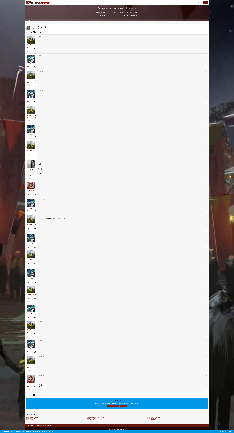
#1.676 (205, 305)
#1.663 (205, 71)
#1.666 (205, 125)
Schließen (230, 431)
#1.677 (205, 321)
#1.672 (205, 234)
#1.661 (205, 36)
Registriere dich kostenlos (119, 403)
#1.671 (205, 215)
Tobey (33, 28)
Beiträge (28, 48)
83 (31, 32)
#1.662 (205, 55)
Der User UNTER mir (33, 417)
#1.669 (205, 182)
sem (152, 418)
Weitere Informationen (224, 431)
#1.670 (205, 199)
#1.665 (205, 106)
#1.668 (205, 160)
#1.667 (205, 141)
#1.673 (205, 251)
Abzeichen (29, 175)
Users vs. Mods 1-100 (155, 417)
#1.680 (205, 375)
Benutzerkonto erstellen (113, 406)
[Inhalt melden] (206, 51)
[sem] (148, 418)
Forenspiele (31, 419)
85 (35, 32)
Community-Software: (117, 429)
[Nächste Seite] (42, 32)
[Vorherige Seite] (27, 32)
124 (40, 32)
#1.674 (205, 270)
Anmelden (123, 406)
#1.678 (205, 340)
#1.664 (205, 90)
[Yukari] (27, 418)
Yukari (30, 418)
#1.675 (205, 286)
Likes (28, 47)
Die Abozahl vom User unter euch (97, 417)
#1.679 (205, 356)
